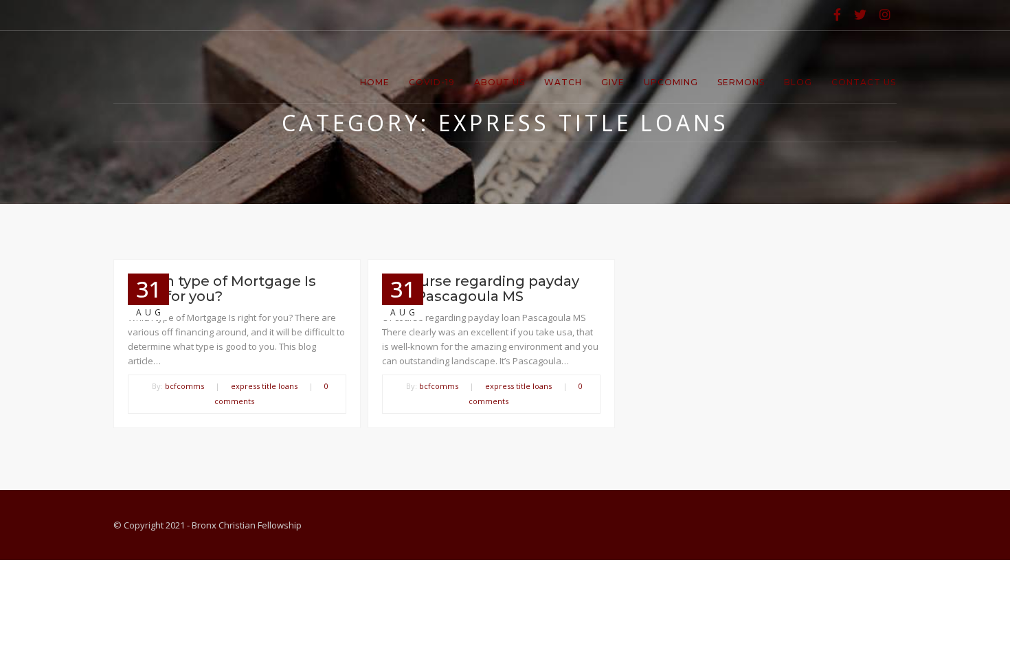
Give (613, 82)
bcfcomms (184, 386)
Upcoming (671, 82)
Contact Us (863, 82)
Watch (563, 82)
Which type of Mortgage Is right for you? (222, 288)
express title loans (264, 386)
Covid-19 (432, 82)
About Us (499, 82)
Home (375, 82)
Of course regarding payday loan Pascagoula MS (480, 288)
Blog (798, 82)
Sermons (741, 82)
